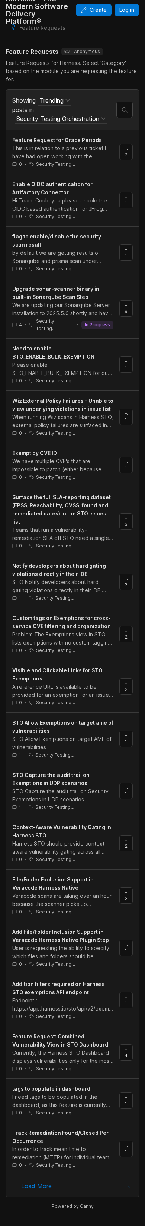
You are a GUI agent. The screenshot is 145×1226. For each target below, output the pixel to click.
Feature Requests (42, 27)
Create (98, 10)
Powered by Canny (73, 1206)
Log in (126, 10)
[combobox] (54, 101)
